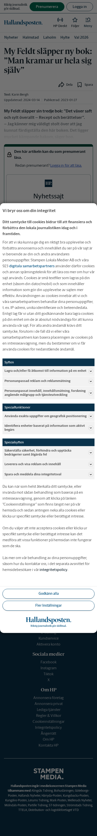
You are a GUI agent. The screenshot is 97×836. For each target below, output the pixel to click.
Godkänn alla (49, 594)
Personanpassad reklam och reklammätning (37, 381)
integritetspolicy (53, 569)
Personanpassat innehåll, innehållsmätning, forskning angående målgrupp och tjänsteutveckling (45, 393)
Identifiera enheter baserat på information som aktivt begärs (44, 428)
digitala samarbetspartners (31, 266)
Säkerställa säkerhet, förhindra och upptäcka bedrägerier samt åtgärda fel (37, 452)
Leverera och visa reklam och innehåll (32, 464)
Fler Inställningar (48, 605)
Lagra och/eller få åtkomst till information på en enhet (45, 371)
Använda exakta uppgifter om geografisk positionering (45, 416)
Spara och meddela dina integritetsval (32, 474)
